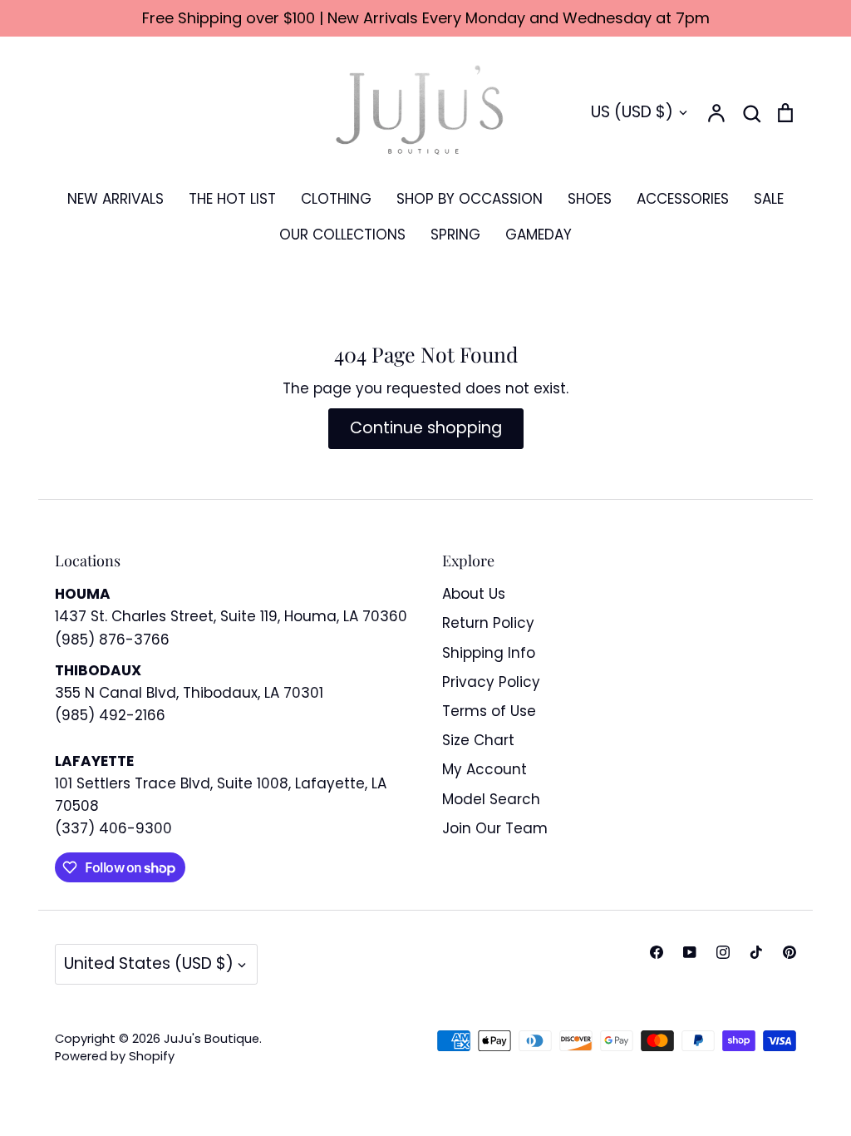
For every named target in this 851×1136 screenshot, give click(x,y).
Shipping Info (488, 653)
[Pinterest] (789, 952)
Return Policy (488, 623)
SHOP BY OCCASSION (469, 199)
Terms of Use (489, 711)
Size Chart (478, 740)
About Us (473, 594)
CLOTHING (336, 199)
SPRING (455, 234)
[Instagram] (723, 952)
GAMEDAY (538, 234)
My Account (484, 769)
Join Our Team (495, 828)
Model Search (491, 799)
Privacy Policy (491, 682)
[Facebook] (656, 952)
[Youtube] (689, 952)
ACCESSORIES (683, 199)
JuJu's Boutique (211, 1038)
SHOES (590, 199)
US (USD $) (632, 112)
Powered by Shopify (115, 1056)
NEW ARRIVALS (115, 199)
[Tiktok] (756, 952)
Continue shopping (426, 428)
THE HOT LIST (232, 199)
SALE (769, 199)
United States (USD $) (149, 963)
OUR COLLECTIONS (342, 234)
